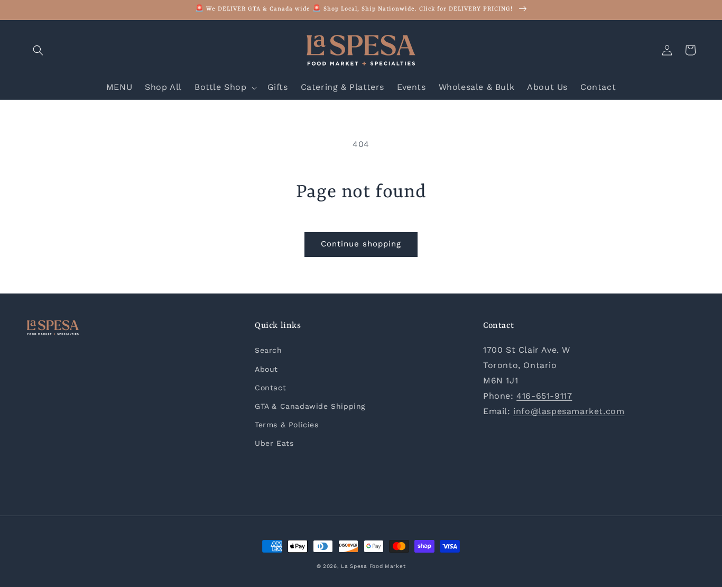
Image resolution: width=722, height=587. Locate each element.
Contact (270, 387)
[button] (38, 50)
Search (268, 350)
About (266, 369)
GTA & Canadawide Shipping (310, 406)
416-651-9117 (544, 396)
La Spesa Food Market (373, 566)
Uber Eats (274, 443)
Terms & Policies (287, 424)
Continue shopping (361, 244)
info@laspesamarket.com (568, 411)
